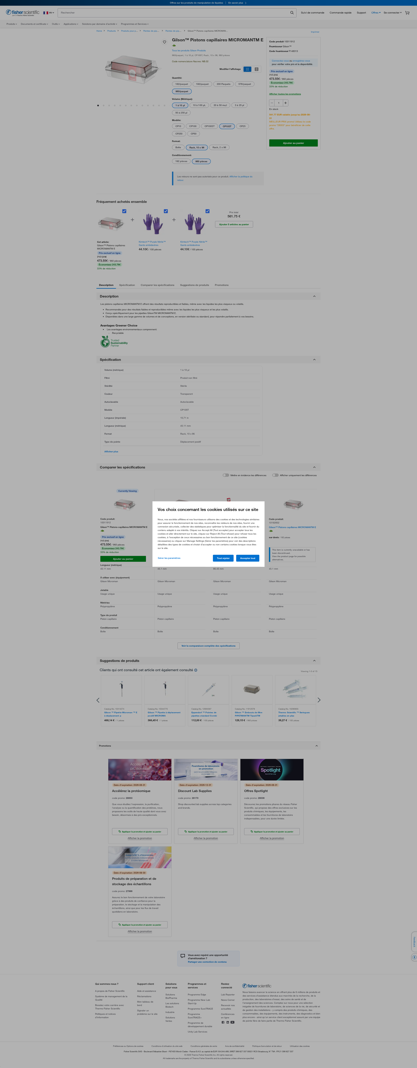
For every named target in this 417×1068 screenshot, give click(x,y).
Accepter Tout (247, 558)
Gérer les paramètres (169, 558)
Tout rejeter (223, 558)
